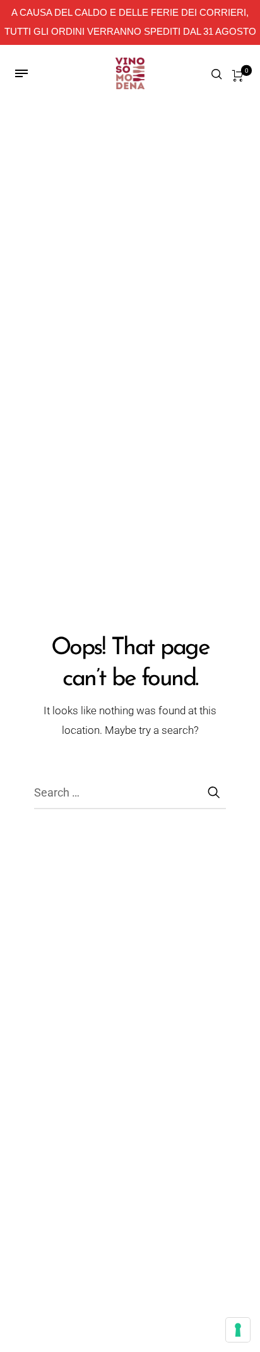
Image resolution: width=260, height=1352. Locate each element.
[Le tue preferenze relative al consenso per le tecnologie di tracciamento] (238, 1330)
